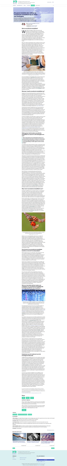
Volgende (53, 448)
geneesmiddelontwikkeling (22, 414)
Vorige (14, 448)
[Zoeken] (53, 5)
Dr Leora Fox (37, 23)
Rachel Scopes (35, 234)
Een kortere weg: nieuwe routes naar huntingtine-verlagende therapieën (33, 442)
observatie (30, 414)
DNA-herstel (15, 414)
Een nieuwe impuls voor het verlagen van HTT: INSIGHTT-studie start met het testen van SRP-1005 (47, 442)
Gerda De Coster (34, 26)
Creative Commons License (41, 463)
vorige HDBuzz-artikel (39, 105)
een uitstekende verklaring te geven (35, 325)
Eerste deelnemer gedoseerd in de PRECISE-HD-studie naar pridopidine (19, 442)
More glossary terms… (50, 430)
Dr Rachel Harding (31, 23)
